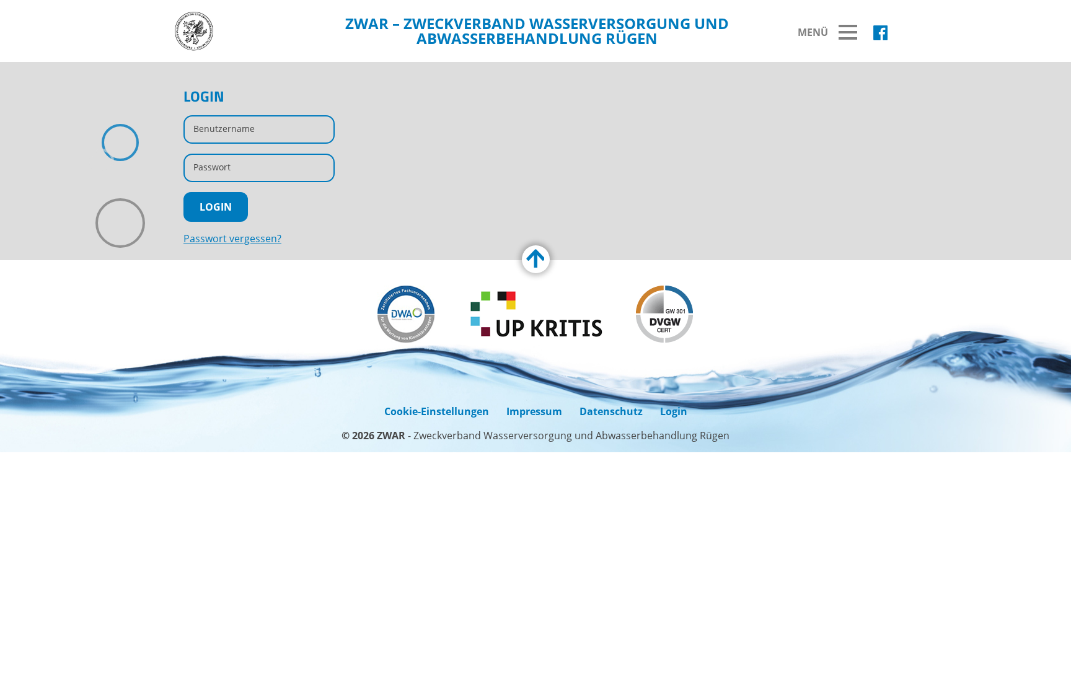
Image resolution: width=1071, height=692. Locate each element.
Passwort (212, 167)
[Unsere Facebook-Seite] (880, 32)
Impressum (534, 411)
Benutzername (224, 128)
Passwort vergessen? (232, 238)
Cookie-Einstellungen (436, 411)
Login (673, 411)
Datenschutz (611, 411)
